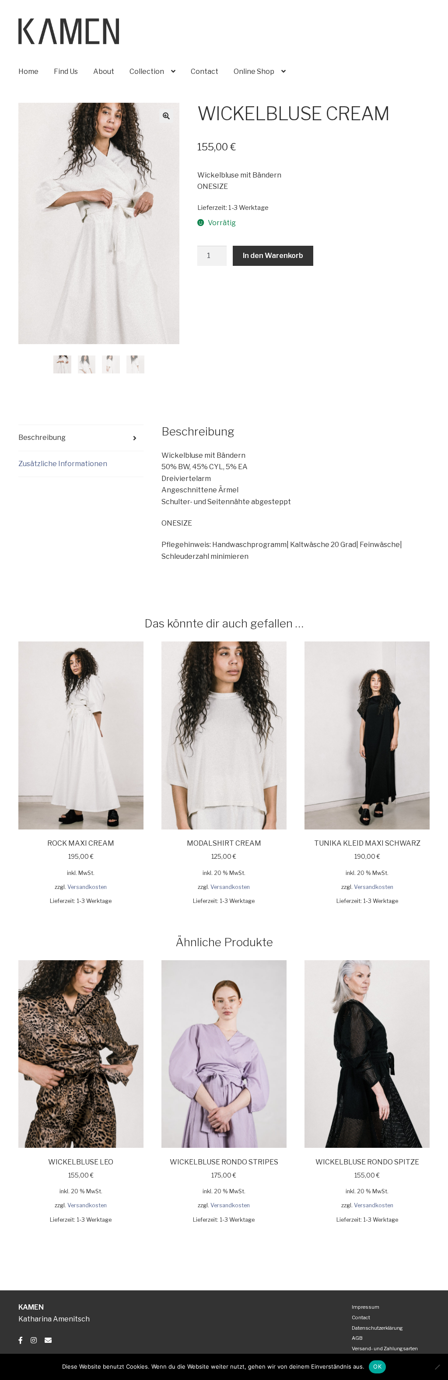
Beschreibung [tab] (42, 437)
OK (377, 1366)
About (103, 71)
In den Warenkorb (273, 255)
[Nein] (437, 1367)
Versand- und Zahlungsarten (385, 1348)
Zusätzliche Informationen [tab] (62, 464)
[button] (166, 116)
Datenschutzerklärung (377, 1328)
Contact (204, 71)
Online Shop (254, 71)
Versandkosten (87, 887)
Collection (147, 71)
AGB (357, 1338)
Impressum (365, 1307)
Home (28, 71)
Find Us (66, 71)
